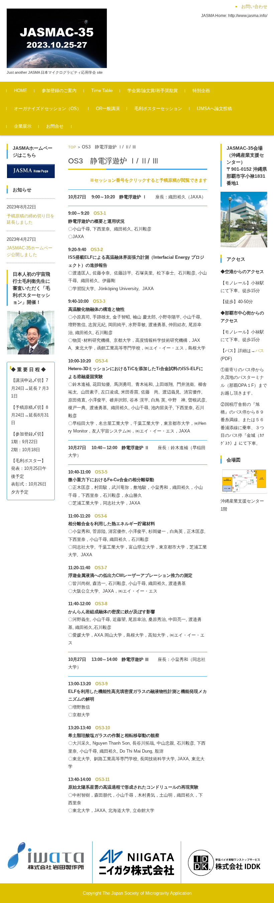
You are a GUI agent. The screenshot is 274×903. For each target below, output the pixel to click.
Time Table (102, 90)
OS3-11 (102, 779)
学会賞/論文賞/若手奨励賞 (152, 90)
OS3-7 (101, 567)
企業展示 (22, 126)
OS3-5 (101, 472)
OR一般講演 (108, 108)
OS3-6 (101, 516)
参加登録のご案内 (59, 90)
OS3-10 (102, 727)
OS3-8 (101, 603)
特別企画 (201, 90)
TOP (72, 147)
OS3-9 (101, 683)
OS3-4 (101, 360)
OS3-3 (99, 301)
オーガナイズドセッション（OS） (47, 108)
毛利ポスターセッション (158, 108)
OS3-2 (97, 249)
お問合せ (54, 126)
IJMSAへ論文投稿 (214, 108)
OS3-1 (100, 213)
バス (259, 350)
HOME (20, 90)
